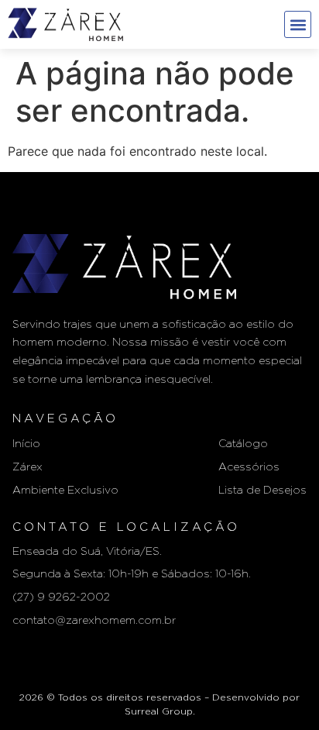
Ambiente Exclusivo (65, 490)
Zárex (27, 467)
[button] (297, 24)
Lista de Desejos (262, 490)
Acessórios (249, 467)
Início (26, 444)
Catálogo (243, 444)
